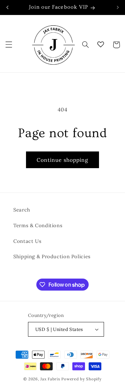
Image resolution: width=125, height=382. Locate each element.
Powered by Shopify (81, 378)
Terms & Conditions (37, 225)
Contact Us (27, 241)
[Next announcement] (117, 7)
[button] (8, 44)
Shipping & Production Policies (52, 256)
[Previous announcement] (7, 7)
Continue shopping (63, 159)
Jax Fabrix (50, 378)
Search (21, 210)
